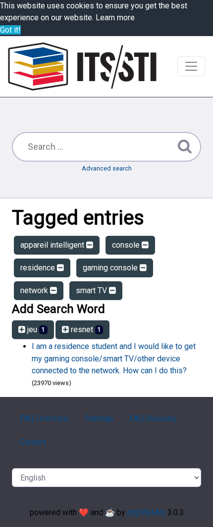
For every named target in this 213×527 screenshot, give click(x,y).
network (35, 290)
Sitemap (99, 418)
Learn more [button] (115, 17)
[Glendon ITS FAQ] (82, 66)
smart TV (92, 290)
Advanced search (107, 168)
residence (38, 267)
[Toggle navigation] (191, 66)
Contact (33, 442)
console (127, 245)
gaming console (111, 267)
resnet (85, 329)
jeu (35, 329)
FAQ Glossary (152, 418)
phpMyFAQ (146, 512)
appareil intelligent (53, 245)
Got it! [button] (10, 30)
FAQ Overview (44, 418)
